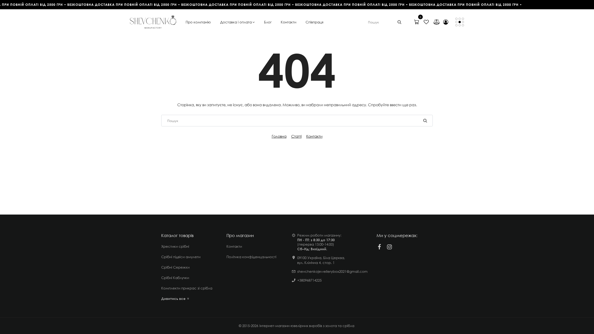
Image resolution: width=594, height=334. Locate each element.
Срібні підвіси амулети (180, 257)
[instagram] (389, 247)
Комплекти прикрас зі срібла (186, 288)
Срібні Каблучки (175, 278)
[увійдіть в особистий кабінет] (445, 22)
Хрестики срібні (175, 246)
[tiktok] (400, 247)
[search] (399, 22)
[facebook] (379, 247)
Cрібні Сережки (175, 267)
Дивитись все (173, 298)
